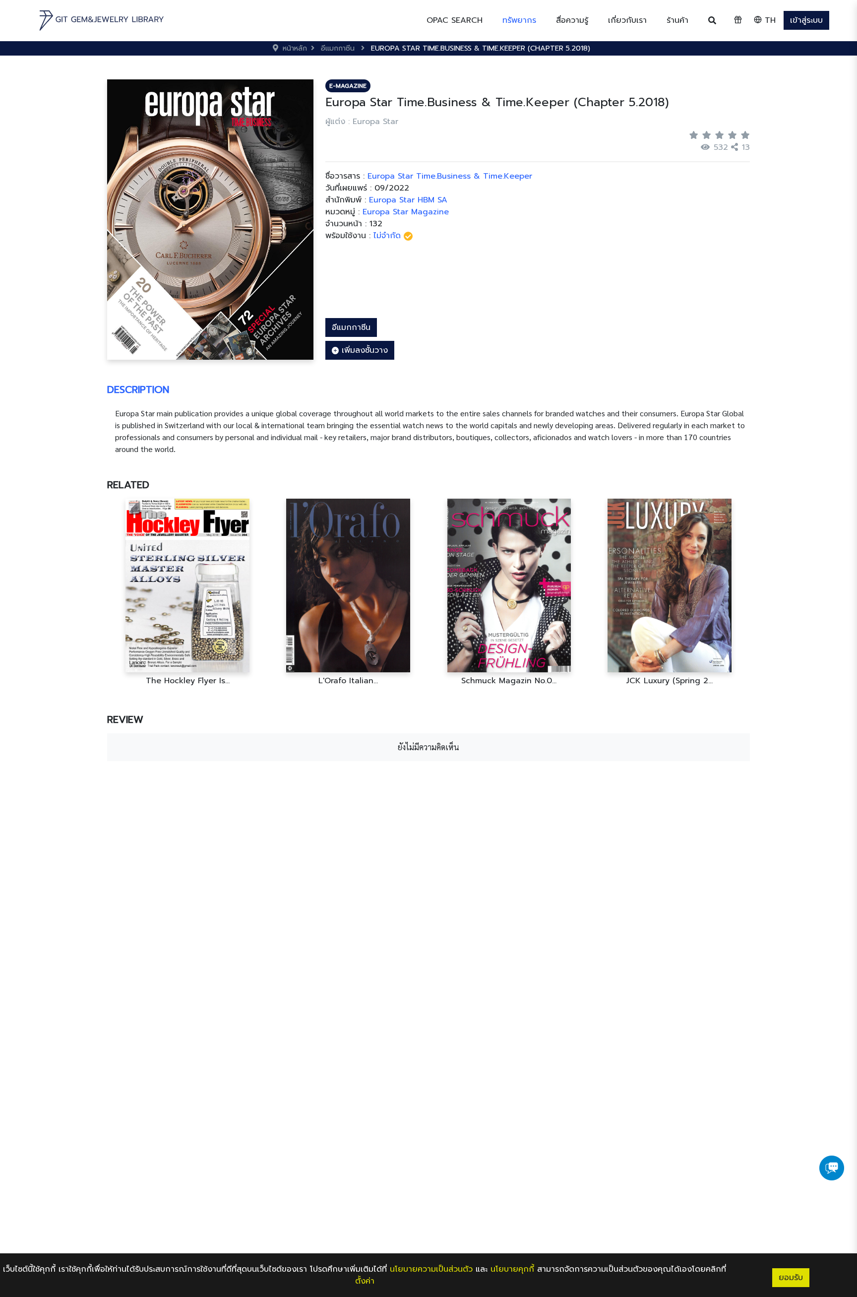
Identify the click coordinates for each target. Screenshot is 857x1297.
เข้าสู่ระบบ (806, 20)
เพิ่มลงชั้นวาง (363, 350)
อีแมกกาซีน (351, 327)
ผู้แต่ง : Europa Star (361, 122)
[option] (187, 592)
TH (769, 20)
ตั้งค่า (364, 1281)
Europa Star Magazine (406, 212)
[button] (519, 20)
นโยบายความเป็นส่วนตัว (431, 1269)
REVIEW (125, 719)
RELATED (128, 485)
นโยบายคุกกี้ (512, 1269)
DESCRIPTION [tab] (138, 389)
